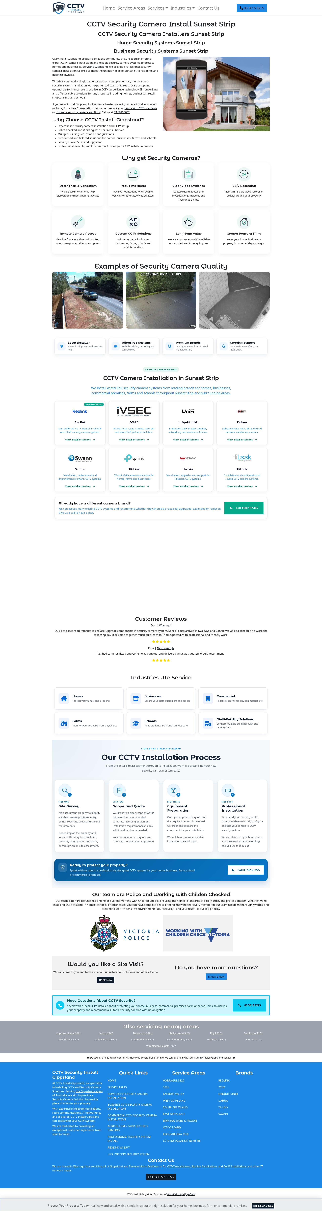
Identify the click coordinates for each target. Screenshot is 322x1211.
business (58, 75)
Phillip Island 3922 (179, 1033)
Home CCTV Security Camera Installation (127, 1096)
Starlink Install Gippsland (208, 1057)
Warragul (165, 625)
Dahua (223, 1100)
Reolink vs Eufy (119, 1147)
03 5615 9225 (253, 8)
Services (156, 8)
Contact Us (208, 8)
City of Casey (172, 1127)
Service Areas (131, 8)
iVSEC (222, 1087)
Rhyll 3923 (216, 1033)
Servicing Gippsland (95, 67)
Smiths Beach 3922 (106, 1039)
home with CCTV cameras (141, 108)
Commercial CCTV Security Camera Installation (132, 1117)
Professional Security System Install (129, 1139)
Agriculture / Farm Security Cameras (128, 1128)
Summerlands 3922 (142, 1039)
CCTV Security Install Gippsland (75, 1075)
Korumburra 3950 (176, 1134)
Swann (223, 1114)
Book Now (105, 980)
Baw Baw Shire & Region (180, 1121)
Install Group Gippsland (181, 1194)
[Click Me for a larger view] (216, 104)
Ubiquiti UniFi (228, 1094)
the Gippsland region (89, 1091)
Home (109, 8)
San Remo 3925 (253, 1033)
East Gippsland (174, 1114)
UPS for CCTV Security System (129, 1154)
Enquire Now (216, 976)
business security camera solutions (78, 112)
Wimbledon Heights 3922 (161, 1045)
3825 (166, 1087)
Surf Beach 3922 (216, 1039)
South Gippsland (175, 1107)
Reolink (224, 1080)
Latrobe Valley (173, 1094)
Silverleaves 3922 (69, 1039)
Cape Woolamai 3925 (68, 1033)
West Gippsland (174, 1100)
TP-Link (223, 1107)
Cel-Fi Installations (235, 1166)
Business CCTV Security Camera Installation (130, 1106)
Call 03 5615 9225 (263, 1205)
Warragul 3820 (173, 1080)
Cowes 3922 (106, 1033)
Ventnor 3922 (253, 1039)
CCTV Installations (178, 1166)
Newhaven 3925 (142, 1033)
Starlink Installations (204, 1166)
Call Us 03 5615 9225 (161, 1177)
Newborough (165, 648)
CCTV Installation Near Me (182, 1141)
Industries (181, 8)
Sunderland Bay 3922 (179, 1039)
